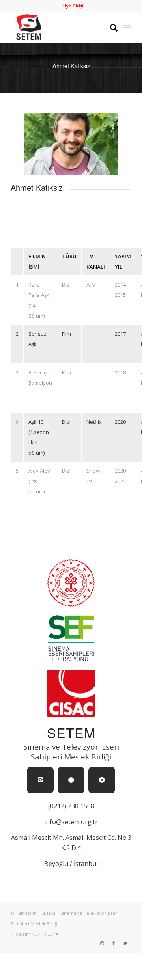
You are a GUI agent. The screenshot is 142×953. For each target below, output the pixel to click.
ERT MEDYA (46, 934)
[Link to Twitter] (125, 943)
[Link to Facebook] (114, 943)
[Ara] (110, 27)
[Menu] (127, 27)
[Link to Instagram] (102, 943)
